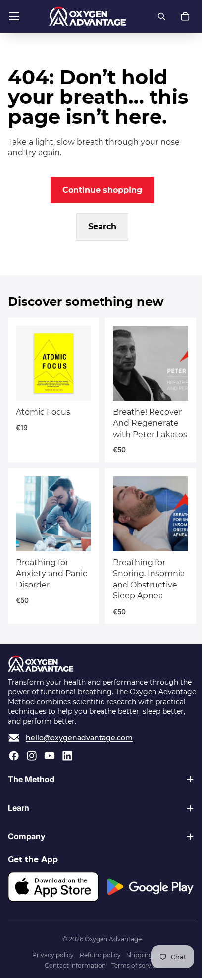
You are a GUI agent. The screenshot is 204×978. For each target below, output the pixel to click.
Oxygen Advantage (110, 944)
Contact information (72, 970)
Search (102, 226)
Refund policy (97, 959)
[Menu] (14, 16)
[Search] (161, 16)
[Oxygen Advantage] (87, 16)
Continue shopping (102, 190)
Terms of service (133, 970)
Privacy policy (50, 959)
